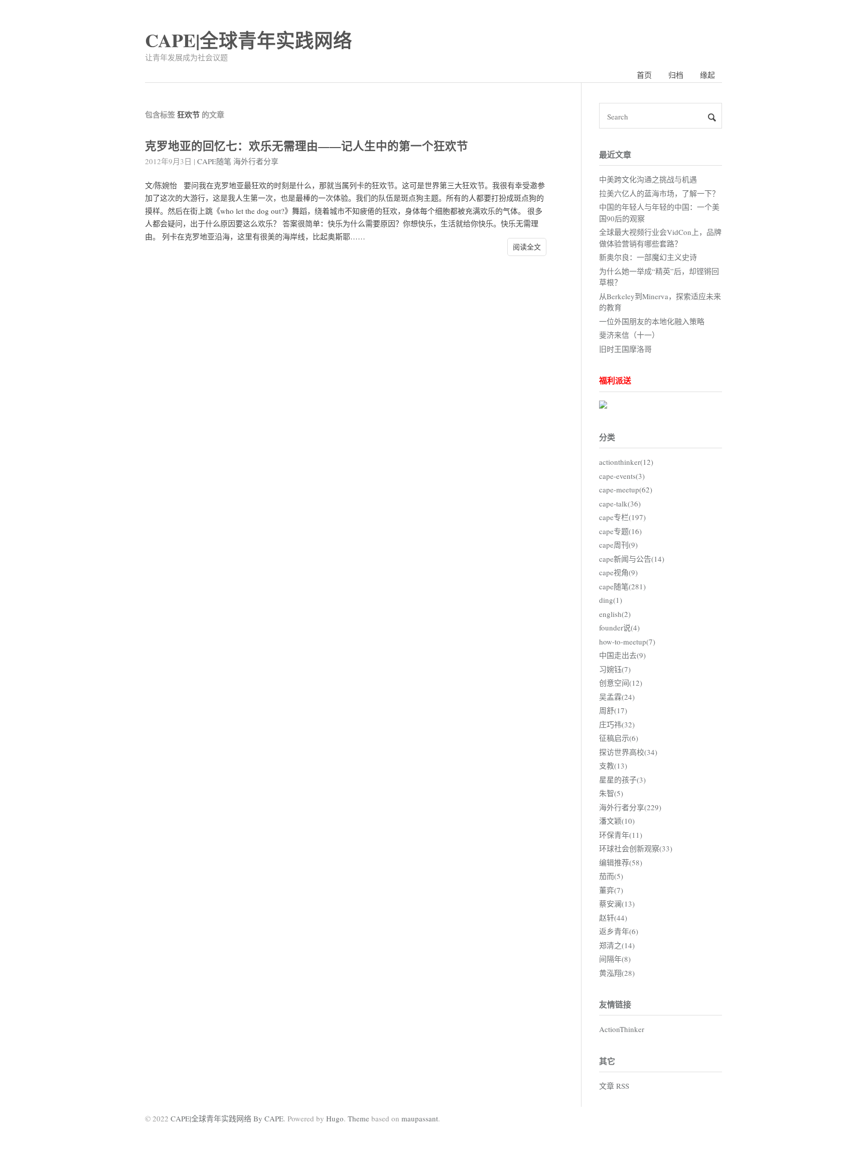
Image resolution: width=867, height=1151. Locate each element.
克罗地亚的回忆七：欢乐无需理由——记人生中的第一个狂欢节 (306, 146)
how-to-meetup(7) (627, 641)
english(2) (615, 614)
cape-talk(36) (620, 503)
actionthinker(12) (626, 462)
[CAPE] (603, 406)
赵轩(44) (613, 918)
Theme (358, 1118)
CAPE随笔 (214, 161)
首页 (644, 75)
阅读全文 (527, 246)
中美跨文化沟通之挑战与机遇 (648, 179)
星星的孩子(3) (622, 780)
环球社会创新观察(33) (635, 848)
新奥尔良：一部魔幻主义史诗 (648, 257)
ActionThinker (621, 1029)
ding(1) (610, 600)
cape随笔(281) (622, 586)
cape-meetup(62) (625, 489)
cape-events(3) (622, 476)
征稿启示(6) (618, 738)
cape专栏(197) (622, 517)
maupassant (419, 1118)
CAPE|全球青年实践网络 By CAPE (227, 1118)
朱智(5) (611, 793)
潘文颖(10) (617, 821)
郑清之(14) (617, 945)
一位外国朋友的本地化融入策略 (651, 321)
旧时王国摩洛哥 (625, 349)
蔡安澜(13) (617, 904)
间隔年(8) (615, 959)
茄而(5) (611, 876)
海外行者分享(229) (630, 807)
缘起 (707, 75)
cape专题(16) (620, 531)
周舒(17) (613, 710)
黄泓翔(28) (617, 973)
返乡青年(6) (618, 931)
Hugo (335, 1118)
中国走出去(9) (622, 655)
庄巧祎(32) (617, 724)
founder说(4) (619, 627)
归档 (675, 75)
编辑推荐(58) (620, 862)
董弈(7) (611, 890)
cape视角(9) (618, 572)
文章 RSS (614, 1086)
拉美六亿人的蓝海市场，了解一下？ (659, 193)
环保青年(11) (620, 835)
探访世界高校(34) (628, 752)
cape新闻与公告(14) (631, 559)
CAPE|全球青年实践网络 (248, 40)
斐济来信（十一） (629, 335)
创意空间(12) (620, 683)
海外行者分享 (255, 161)
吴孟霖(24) (617, 697)
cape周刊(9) (618, 545)
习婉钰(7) (615, 669)
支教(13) (613, 765)
